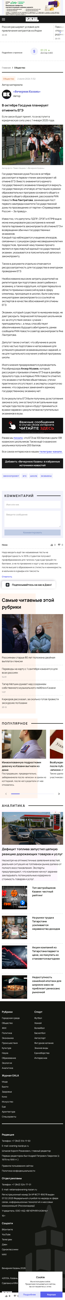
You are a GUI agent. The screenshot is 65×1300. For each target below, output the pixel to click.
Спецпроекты (9, 1116)
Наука (5, 1052)
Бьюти (5, 1086)
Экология (7, 1062)
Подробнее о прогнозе (12, 53)
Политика (7, 1032)
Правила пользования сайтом (17, 1165)
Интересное (40, 1057)
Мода (5, 1081)
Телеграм (7, 1239)
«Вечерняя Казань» (27, 91)
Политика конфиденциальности (18, 1170)
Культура (6, 1047)
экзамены (46, 475)
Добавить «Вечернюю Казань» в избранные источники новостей (32, 463)
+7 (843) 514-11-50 (21, 1140)
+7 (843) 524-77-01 (21, 1184)
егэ (24, 475)
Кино (4, 1096)
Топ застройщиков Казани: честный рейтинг (44, 891)
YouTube (6, 1234)
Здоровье (7, 1091)
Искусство (7, 1101)
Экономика (8, 1037)
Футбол (38, 1018)
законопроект (11, 475)
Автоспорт (40, 1037)
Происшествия (10, 1042)
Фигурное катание (43, 1042)
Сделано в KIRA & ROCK (14, 1283)
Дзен (4, 1244)
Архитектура (8, 1111)
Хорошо (51, 1294)
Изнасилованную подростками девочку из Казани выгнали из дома (21, 766)
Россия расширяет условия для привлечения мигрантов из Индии (22, 28)
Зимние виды (41, 1047)
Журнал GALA (10, 1075)
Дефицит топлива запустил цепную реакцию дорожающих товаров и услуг (32, 851)
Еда (4, 1106)
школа (33, 475)
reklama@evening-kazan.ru (23, 1189)
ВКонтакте (7, 1229)
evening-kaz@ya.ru (19, 1145)
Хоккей (38, 1022)
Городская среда (11, 1018)
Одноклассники (10, 1249)
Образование (9, 1057)
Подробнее (29, 1294)
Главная (6, 67)
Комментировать (32, 532)
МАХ (4, 1254)
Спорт (38, 1012)
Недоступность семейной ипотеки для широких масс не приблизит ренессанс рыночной (46, 984)
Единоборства (41, 1052)
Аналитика (13, 806)
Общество (19, 67)
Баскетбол (39, 1032)
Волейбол (39, 1027)
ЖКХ (4, 1027)
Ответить (7, 576)
